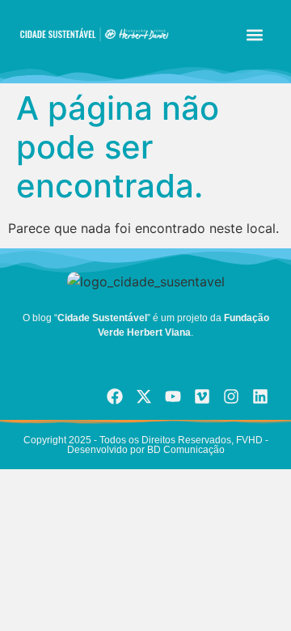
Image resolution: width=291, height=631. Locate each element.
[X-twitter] (144, 396)
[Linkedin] (260, 396)
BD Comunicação (185, 449)
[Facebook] (115, 396)
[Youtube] (173, 396)
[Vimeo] (202, 396)
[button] (255, 34)
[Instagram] (231, 396)
